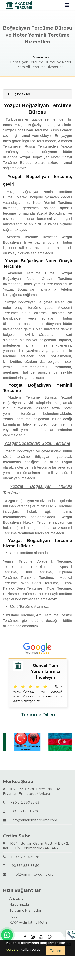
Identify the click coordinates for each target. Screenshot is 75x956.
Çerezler (13, 949)
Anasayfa (40, 57)
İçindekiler (21, 94)
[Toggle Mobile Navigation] (67, 5)
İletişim (14, 916)
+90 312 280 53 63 (23, 802)
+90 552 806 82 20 (23, 811)
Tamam (55, 950)
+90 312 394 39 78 (23, 857)
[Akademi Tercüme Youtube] (41, 937)
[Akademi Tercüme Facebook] (25, 937)
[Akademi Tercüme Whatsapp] (49, 937)
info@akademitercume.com (32, 820)
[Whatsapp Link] (7, 935)
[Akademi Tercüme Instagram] (33, 937)
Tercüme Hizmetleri (24, 910)
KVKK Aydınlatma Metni (27, 922)
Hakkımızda (17, 904)
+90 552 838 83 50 (23, 866)
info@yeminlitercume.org (31, 874)
